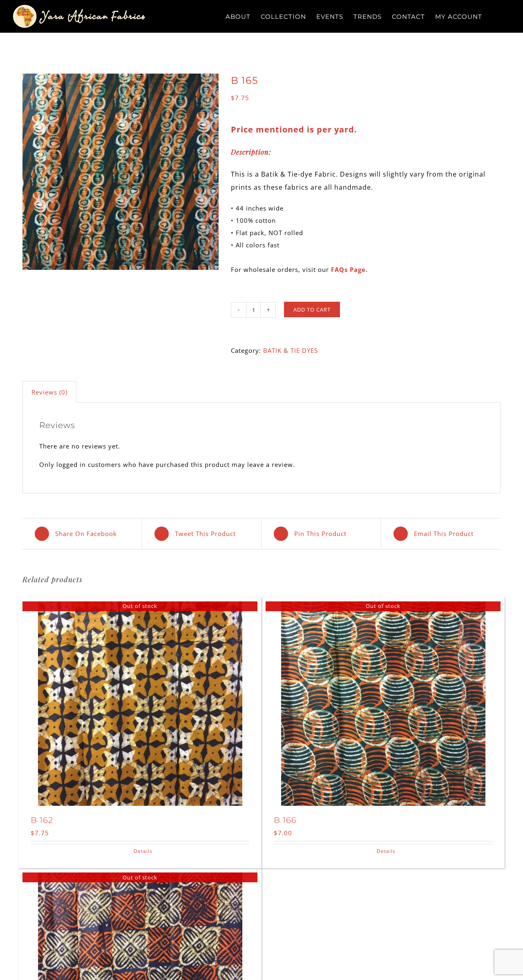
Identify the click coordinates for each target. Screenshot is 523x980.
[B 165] (120, 172)
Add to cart (312, 309)
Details (143, 851)
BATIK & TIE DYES (290, 350)
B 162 (42, 820)
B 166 (285, 820)
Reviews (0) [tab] (49, 392)
